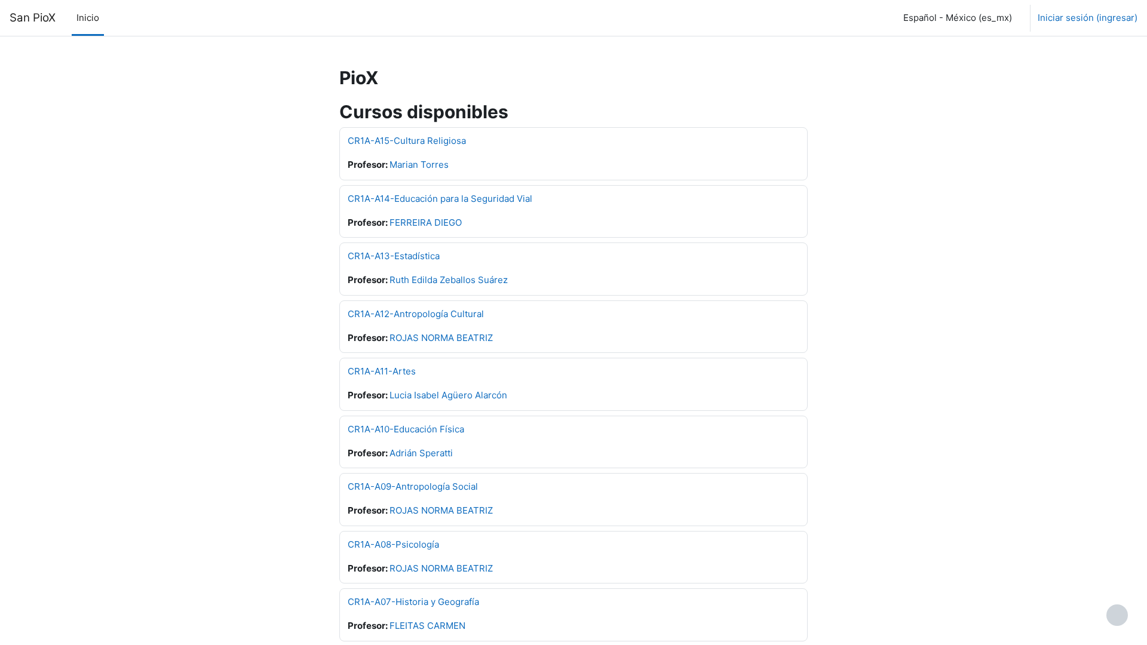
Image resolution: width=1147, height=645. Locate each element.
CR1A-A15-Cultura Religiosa (407, 140)
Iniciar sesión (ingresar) (1087, 17)
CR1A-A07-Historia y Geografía (413, 601)
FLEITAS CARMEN (427, 625)
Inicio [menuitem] (87, 17)
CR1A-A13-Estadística (394, 256)
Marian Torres (419, 164)
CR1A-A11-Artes (382, 371)
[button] (956, 18)
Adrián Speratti (421, 453)
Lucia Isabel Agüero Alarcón (448, 395)
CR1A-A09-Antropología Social (413, 486)
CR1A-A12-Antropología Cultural (416, 314)
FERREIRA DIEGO (426, 222)
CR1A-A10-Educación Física (406, 429)
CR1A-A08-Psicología (393, 544)
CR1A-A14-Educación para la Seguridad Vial (440, 198)
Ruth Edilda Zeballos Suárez (449, 279)
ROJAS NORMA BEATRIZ (441, 337)
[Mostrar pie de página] (1117, 615)
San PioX (33, 17)
